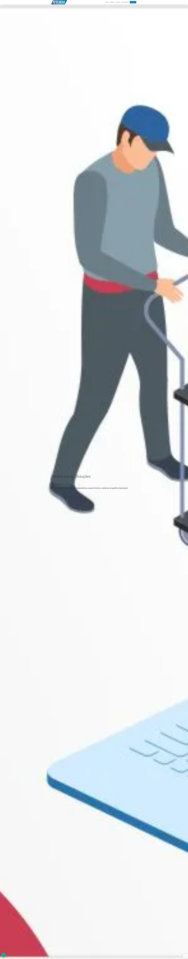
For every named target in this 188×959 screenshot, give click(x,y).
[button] (3, 955)
